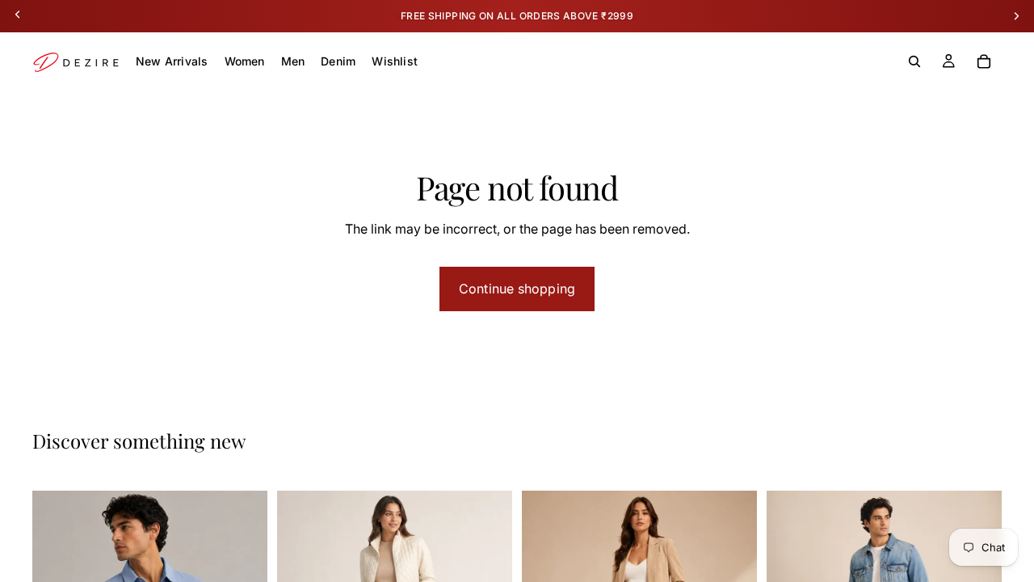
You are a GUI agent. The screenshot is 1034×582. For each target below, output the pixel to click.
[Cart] (984, 61)
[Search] (914, 61)
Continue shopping (517, 288)
